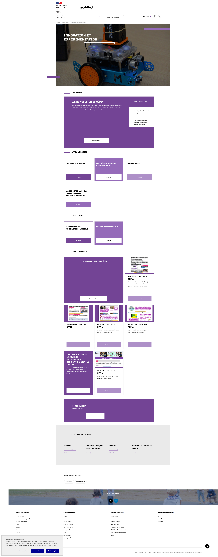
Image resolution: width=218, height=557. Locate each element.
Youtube (160, 519)
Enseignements (100, 16)
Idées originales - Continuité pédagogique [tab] (141, 112)
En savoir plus (95, 416)
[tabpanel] (96, 122)
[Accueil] (64, 7)
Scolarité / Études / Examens (85, 16)
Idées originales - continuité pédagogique (77, 228)
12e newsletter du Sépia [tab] (140, 102)
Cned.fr (18, 527)
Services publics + (68, 524)
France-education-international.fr (25, 535)
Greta (112, 535)
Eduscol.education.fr (21, 521)
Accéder (78, 177)
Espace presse (114, 519)
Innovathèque (133, 163)
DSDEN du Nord (115, 524)
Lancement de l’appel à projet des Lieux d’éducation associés (76, 193)
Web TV (66, 453)
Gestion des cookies (179, 552)
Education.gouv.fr (21, 516)
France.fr (66, 532)
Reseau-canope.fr (21, 530)
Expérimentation (80, 481)
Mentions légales (152, 552)
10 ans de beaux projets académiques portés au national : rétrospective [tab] (140, 122)
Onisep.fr (18, 524)
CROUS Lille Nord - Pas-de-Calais (119, 530)
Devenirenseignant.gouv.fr (23, 519)
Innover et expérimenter (70, 450)
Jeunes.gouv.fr (67, 535)
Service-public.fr (68, 521)
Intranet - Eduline (115, 521)
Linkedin (160, 521)
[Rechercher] (154, 16)
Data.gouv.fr (67, 530)
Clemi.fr (18, 532)
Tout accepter (52, 551)
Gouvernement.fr (68, 519)
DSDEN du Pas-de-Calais (117, 527)
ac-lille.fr (87, 7)
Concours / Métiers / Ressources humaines (113, 17)
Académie (72, 16)
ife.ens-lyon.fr (90, 453)
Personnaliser (23, 551)
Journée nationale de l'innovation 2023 (106, 164)
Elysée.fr (66, 516)
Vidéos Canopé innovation (116, 453)
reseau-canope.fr (113, 450)
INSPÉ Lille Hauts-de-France (118, 532)
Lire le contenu (93, 299)
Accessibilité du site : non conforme (193, 552)
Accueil (58, 22)
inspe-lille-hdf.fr (136, 453)
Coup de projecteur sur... (108, 227)
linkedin (116, 501)
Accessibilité (159, 16)
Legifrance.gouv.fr (68, 527)
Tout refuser (37, 551)
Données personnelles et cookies (47, 543)
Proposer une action (75, 163)
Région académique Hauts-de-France (61, 17)
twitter (111, 501)
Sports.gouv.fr (67, 538)
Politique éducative (127, 16)
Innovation (69, 481)
